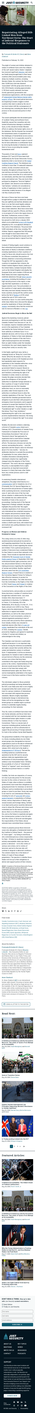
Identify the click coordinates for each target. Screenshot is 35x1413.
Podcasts (22, 1353)
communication (7, 484)
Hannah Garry (15, 1110)
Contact (7, 1353)
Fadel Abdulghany (16, 1046)
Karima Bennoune (25, 1110)
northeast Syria (23, 928)
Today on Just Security (11, 1307)
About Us (7, 1344)
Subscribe (16, 1324)
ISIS (7, 928)
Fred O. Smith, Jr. (16, 1186)
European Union (12, 926)
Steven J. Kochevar (17, 1286)
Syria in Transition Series (11, 1075)
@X (16, 980)
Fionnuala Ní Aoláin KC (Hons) (14, 54)
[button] (31, 2)
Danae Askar (15, 1077)
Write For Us (9, 1350)
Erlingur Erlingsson (16, 1141)
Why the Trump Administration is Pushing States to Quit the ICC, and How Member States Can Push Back (16, 1250)
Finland (22, 584)
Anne (7, 977)
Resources (22, 1350)
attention (22, 72)
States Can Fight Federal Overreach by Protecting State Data (15, 1283)
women (19, 630)
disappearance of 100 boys (11, 750)
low (26, 309)
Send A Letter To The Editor (17, 1004)
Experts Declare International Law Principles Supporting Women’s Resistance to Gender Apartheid (17, 1106)
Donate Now (12, 1396)
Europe (4, 926)
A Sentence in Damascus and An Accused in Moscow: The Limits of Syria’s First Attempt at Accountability (17, 1042)
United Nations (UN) (11, 937)
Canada (4, 921)
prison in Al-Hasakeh (26, 222)
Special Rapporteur (8, 930)
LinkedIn (5, 952)
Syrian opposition (15, 932)
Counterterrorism (12, 921)
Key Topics (22, 1344)
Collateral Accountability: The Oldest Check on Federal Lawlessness (17, 1183)
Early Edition (8, 1304)
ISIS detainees (13, 928)
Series (20, 1347)
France (14, 584)
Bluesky (25, 950)
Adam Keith (14, 1254)
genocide (19, 796)
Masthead (8, 1347)
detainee (22, 923)
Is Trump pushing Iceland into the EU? (15, 1139)
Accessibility (24, 1408)
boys (19, 154)
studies (4, 306)
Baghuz (16, 295)
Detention (29, 923)
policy (18, 427)
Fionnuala (12, 947)
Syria (15, 930)
